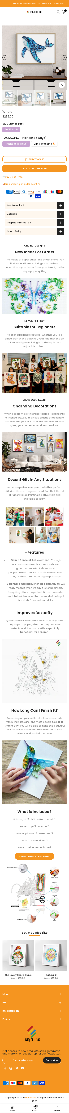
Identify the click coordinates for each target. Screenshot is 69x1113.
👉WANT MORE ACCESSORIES (34, 856)
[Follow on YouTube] (22, 1068)
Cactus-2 (62, 975)
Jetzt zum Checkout (34, 168)
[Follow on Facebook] (5, 1068)
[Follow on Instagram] (11, 1068)
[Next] (64, 57)
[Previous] (4, 57)
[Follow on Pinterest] (16, 1068)
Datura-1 (29, 975)
